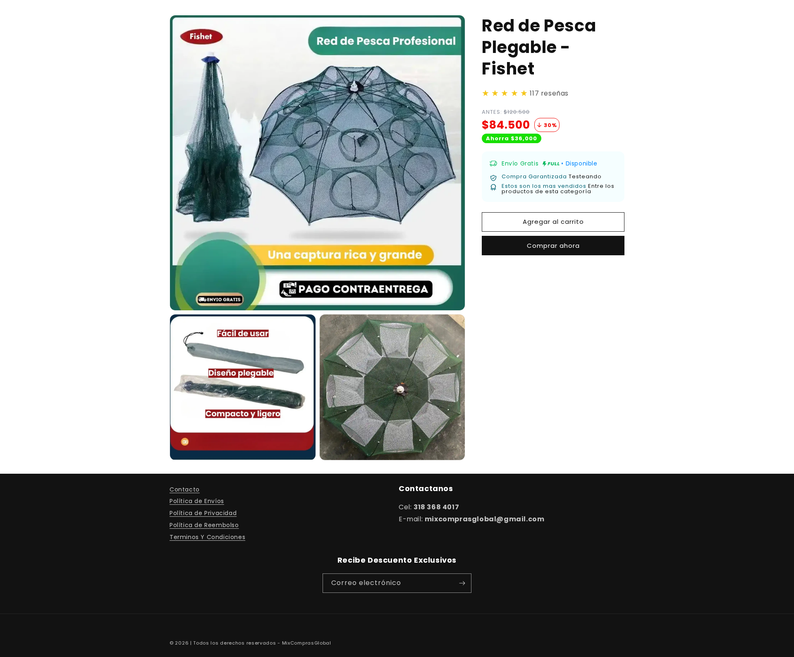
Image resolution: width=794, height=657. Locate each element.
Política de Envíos (197, 501)
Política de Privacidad (203, 513)
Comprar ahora (553, 245)
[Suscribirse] (462, 583)
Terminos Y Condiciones (207, 537)
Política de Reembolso (204, 525)
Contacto (185, 489)
